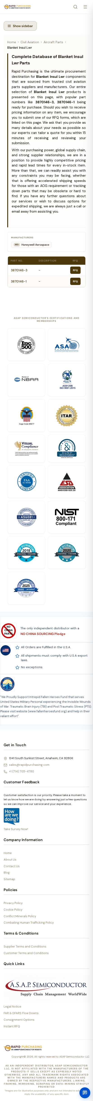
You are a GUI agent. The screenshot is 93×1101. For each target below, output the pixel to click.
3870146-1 (19, 281)
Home (11, 42)
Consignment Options (19, 1020)
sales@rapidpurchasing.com (29, 765)
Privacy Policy (13, 903)
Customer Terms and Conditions (26, 953)
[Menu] (85, 7)
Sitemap (9, 879)
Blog (7, 872)
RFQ (75, 270)
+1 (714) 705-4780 (21, 771)
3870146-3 (19, 270)
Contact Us (12, 866)
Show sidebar (23, 26)
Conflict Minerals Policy (20, 916)
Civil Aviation (30, 42)
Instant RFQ (12, 1026)
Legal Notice (12, 1006)
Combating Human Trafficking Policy (29, 923)
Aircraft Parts (53, 42)
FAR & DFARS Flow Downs (21, 1013)
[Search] (75, 7)
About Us (10, 860)
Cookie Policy (13, 910)
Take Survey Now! (16, 829)
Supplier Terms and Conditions (25, 946)
